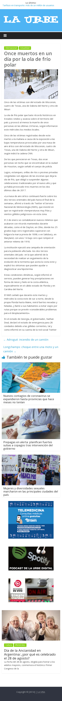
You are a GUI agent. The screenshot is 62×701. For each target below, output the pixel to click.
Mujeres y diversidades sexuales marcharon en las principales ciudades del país (30, 491)
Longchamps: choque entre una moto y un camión (30, 349)
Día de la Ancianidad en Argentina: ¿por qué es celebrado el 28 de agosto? (30, 654)
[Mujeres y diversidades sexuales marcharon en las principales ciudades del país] (31, 456)
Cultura (9, 645)
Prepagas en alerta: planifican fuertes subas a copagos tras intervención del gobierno (28, 445)
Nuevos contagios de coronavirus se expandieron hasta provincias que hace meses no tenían (28, 399)
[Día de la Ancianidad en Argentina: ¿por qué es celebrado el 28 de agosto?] (31, 611)
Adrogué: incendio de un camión (25, 339)
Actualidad (24, 48)
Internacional (11, 48)
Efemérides (20, 645)
